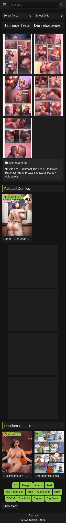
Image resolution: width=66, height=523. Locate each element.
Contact (33, 515)
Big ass (13, 169)
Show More (10, 506)
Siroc (39, 434)
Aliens (38, 485)
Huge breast (25, 172)
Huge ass (11, 172)
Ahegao (26, 485)
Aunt (30, 491)
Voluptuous (12, 176)
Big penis (39, 169)
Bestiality (24, 498)
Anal (49, 485)
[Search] (61, 5)
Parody (51, 172)
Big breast (26, 169)
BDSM (11, 498)
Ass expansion (14, 491)
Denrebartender (18, 162)
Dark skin (51, 169)
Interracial (40, 172)
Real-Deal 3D (12, 434)
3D (16, 485)
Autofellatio (43, 491)
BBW (57, 491)
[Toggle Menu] (5, 5)
